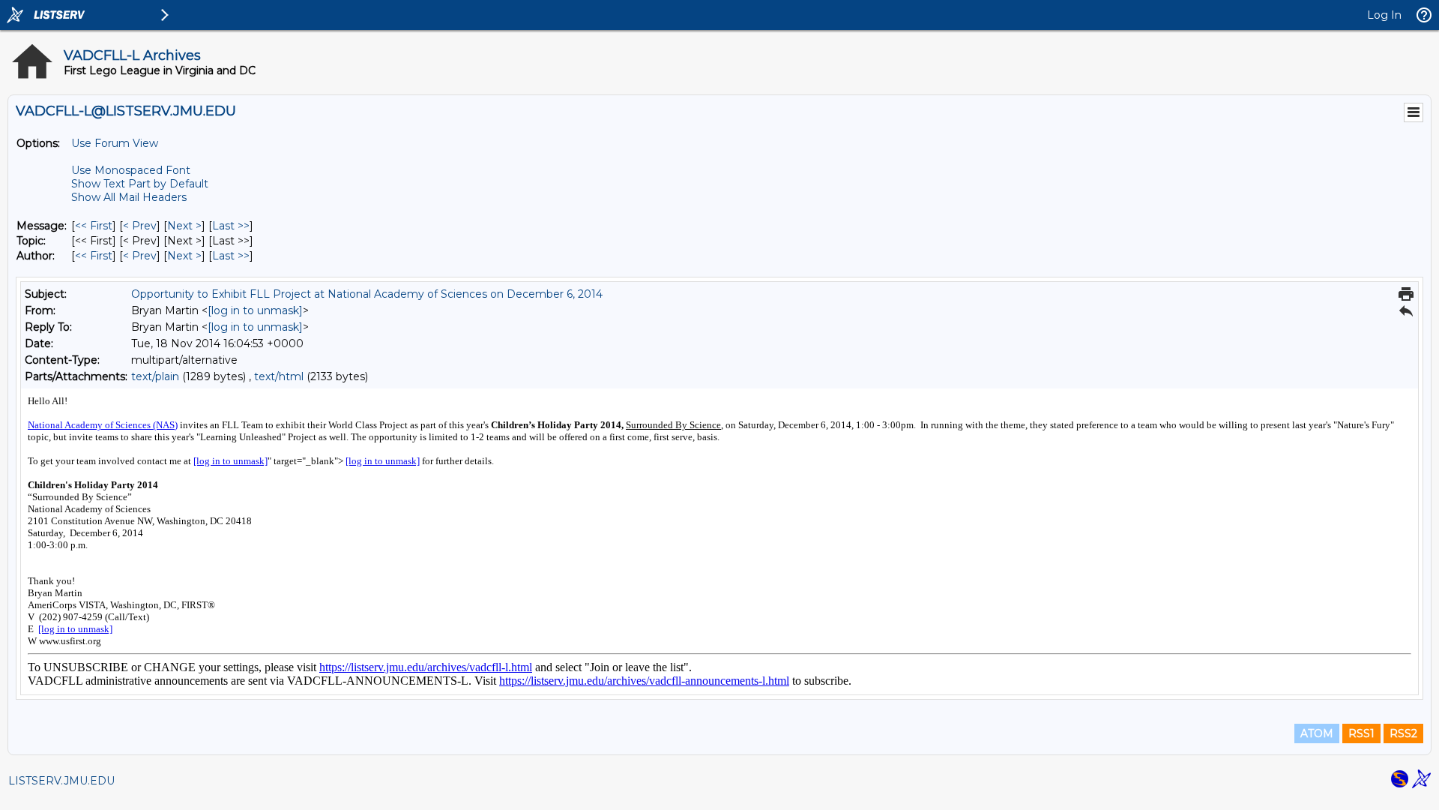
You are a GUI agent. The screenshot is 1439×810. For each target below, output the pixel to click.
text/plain (155, 376)
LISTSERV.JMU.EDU (61, 781)
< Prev (140, 225)
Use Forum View (114, 143)
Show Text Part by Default (139, 183)
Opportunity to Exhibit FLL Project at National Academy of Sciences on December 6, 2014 (367, 294)
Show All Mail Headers (129, 197)
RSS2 (1403, 733)
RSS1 (1361, 733)
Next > (184, 225)
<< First (93, 225)
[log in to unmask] (255, 310)
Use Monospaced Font (130, 170)
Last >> (231, 225)
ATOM (1316, 733)
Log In (1384, 15)
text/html (279, 376)
